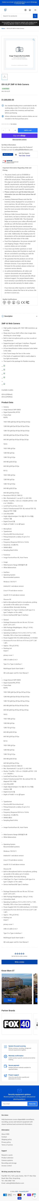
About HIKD (5, 1134)
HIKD (16, 1191)
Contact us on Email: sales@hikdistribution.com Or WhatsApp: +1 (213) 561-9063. (19, 2)
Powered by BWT (24, 1191)
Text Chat (22, 156)
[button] (6, 124)
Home (3, 28)
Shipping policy (7, 1139)
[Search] (35, 16)
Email (28, 156)
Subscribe (32, 1104)
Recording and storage (9, 1163)
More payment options (19, 139)
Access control (7, 1166)
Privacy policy (6, 1142)
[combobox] (20, 16)
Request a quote (7, 1155)
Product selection (7, 1158)
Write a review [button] (19, 962)
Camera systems (7, 1160)
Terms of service (7, 1145)
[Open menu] (35, 10)
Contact (4, 1137)
